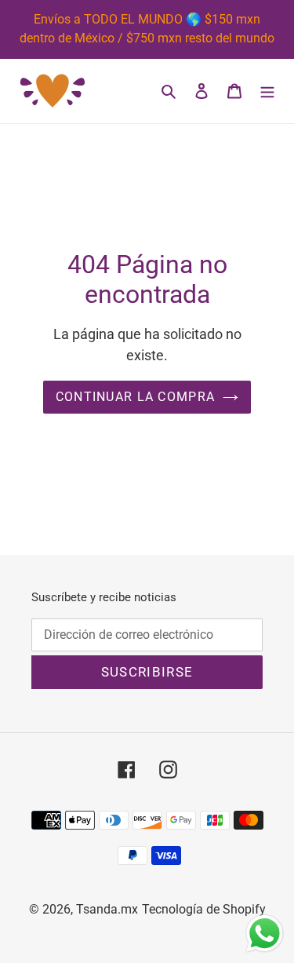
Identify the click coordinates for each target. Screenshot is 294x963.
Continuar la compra (135, 396)
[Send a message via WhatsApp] (264, 933)
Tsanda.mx (107, 909)
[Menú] (267, 91)
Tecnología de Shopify (204, 909)
